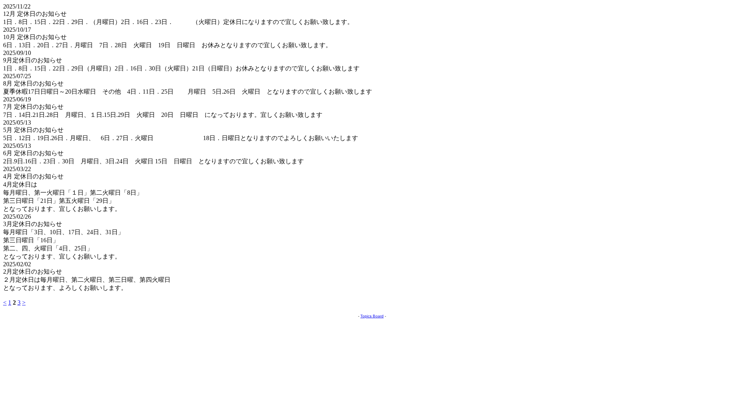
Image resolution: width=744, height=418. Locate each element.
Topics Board (372, 316)
